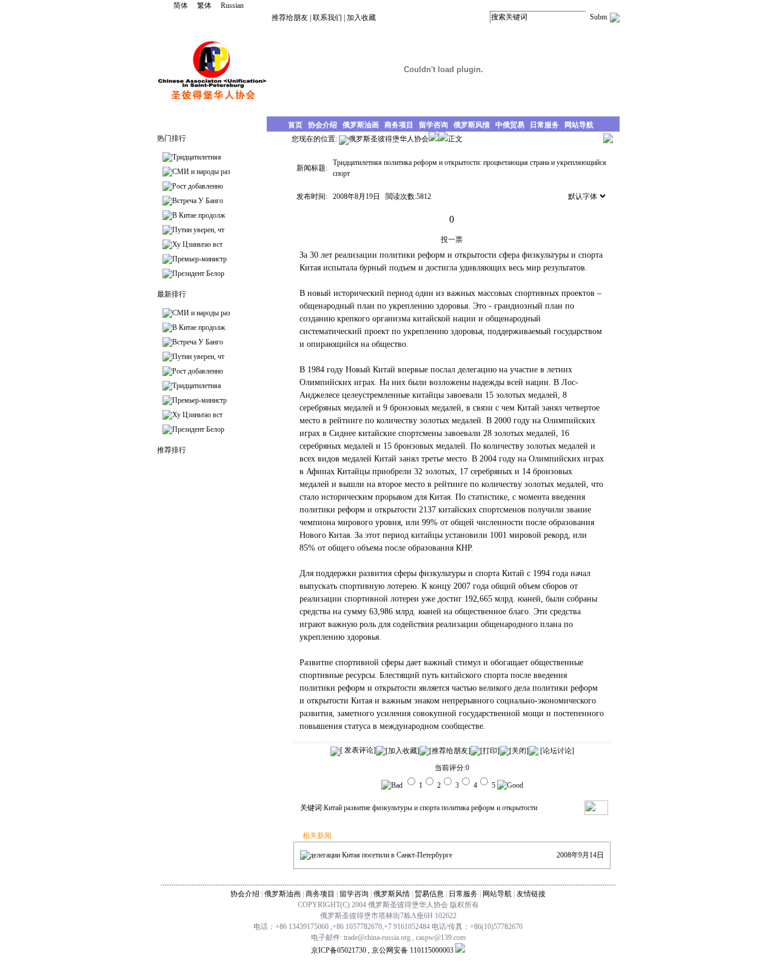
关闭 (519, 750)
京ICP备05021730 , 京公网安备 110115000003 (382, 950)
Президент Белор (198, 273)
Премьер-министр (199, 259)
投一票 (452, 239)
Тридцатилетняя (196, 157)
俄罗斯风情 (391, 894)
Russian (232, 5)
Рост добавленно (197, 186)
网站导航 (497, 894)
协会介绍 (244, 894)
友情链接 (531, 894)
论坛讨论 (557, 750)
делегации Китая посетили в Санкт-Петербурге (381, 855)
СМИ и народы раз (201, 171)
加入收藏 (361, 17)
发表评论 (358, 750)
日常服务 (463, 894)
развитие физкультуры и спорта (392, 807)
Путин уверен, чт (198, 230)
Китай (333, 807)
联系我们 (327, 17)
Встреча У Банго (197, 200)
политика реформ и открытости (489, 807)
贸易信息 (429, 894)
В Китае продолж (198, 215)
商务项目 (320, 894)
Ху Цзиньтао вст (197, 244)
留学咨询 (354, 894)
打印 (490, 750)
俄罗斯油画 (282, 894)
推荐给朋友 (290, 17)
